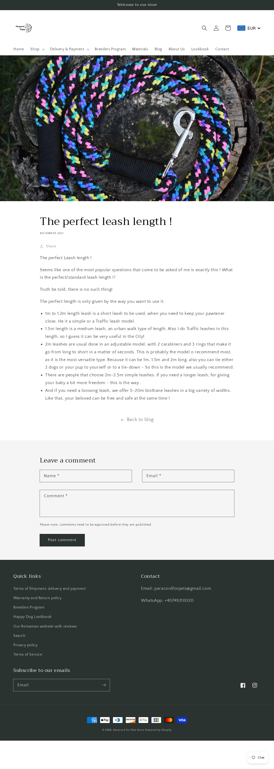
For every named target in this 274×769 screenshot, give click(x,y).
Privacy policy (25, 645)
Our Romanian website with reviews (45, 626)
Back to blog (140, 419)
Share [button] (51, 246)
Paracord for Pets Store (129, 730)
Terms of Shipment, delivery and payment (49, 589)
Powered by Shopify (158, 730)
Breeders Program (29, 607)
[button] (204, 28)
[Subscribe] (104, 685)
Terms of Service (27, 654)
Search (19, 636)
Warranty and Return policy (37, 598)
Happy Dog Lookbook (32, 617)
